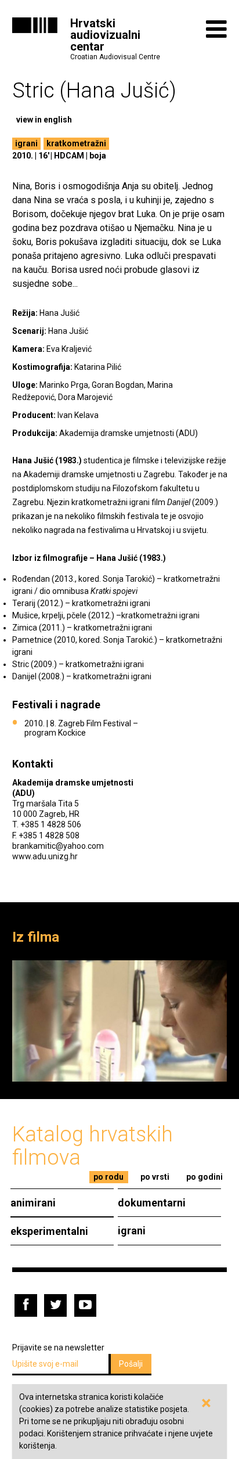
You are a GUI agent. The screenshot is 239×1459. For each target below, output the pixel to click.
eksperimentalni (49, 1231)
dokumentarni (152, 1203)
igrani (26, 143)
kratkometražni (76, 143)
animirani (33, 1203)
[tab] (108, 1177)
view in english (44, 119)
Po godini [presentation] (204, 1176)
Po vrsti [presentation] (154, 1176)
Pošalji (131, 1363)
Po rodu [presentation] (108, 1176)
